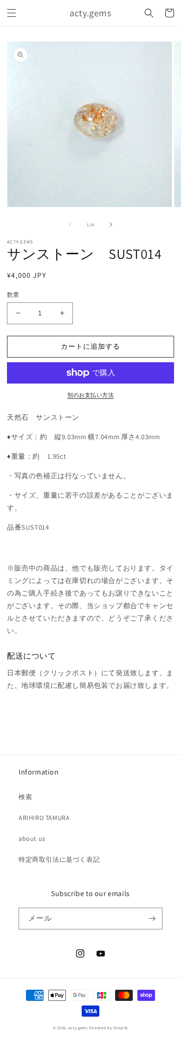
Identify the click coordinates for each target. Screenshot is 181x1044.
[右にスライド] (111, 224)
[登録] (152, 918)
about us (32, 838)
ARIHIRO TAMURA (44, 817)
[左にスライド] (70, 224)
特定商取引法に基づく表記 (59, 859)
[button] (11, 13)
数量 (13, 295)
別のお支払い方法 (90, 394)
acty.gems (77, 1027)
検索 (25, 797)
